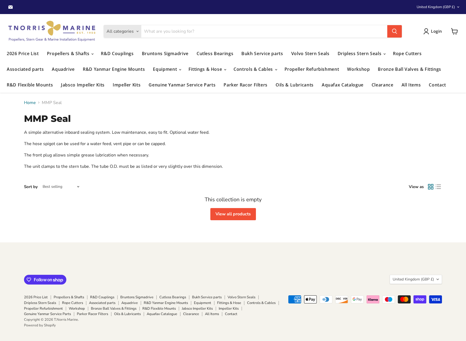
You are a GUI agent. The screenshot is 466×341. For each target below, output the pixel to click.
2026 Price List (23, 53)
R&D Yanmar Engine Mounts (114, 69)
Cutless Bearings (215, 53)
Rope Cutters (407, 53)
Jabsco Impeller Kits (83, 85)
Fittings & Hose (206, 69)
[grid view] (430, 186)
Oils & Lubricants (295, 85)
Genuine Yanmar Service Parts (182, 85)
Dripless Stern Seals (360, 53)
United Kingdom (436, 7)
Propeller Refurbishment (312, 69)
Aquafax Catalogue (343, 85)
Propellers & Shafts (69, 53)
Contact (437, 85)
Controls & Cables (254, 69)
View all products (233, 214)
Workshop (358, 69)
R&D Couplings (117, 53)
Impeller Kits (127, 85)
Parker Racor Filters (246, 85)
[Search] (394, 31)
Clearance (382, 85)
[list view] (438, 186)
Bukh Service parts (262, 53)
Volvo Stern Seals (310, 53)
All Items (411, 85)
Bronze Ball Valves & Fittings (409, 69)
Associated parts (25, 69)
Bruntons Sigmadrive (165, 53)
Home (30, 102)
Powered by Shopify (40, 325)
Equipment (165, 69)
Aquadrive (63, 69)
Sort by (31, 187)
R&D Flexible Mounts (30, 85)
